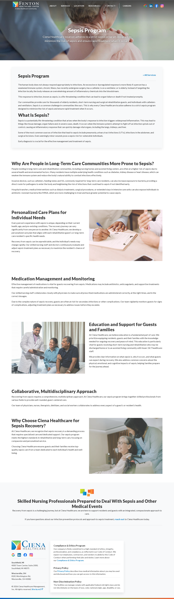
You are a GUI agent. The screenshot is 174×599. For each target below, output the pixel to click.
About (53, 6)
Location (79, 6)
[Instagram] (162, 5)
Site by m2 (36, 589)
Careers (127, 6)
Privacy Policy (63, 571)
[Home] (25, 6)
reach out (119, 519)
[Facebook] (156, 5)
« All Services (149, 75)
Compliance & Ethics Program (70, 560)
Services (65, 6)
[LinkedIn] (151, 5)
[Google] (145, 5)
